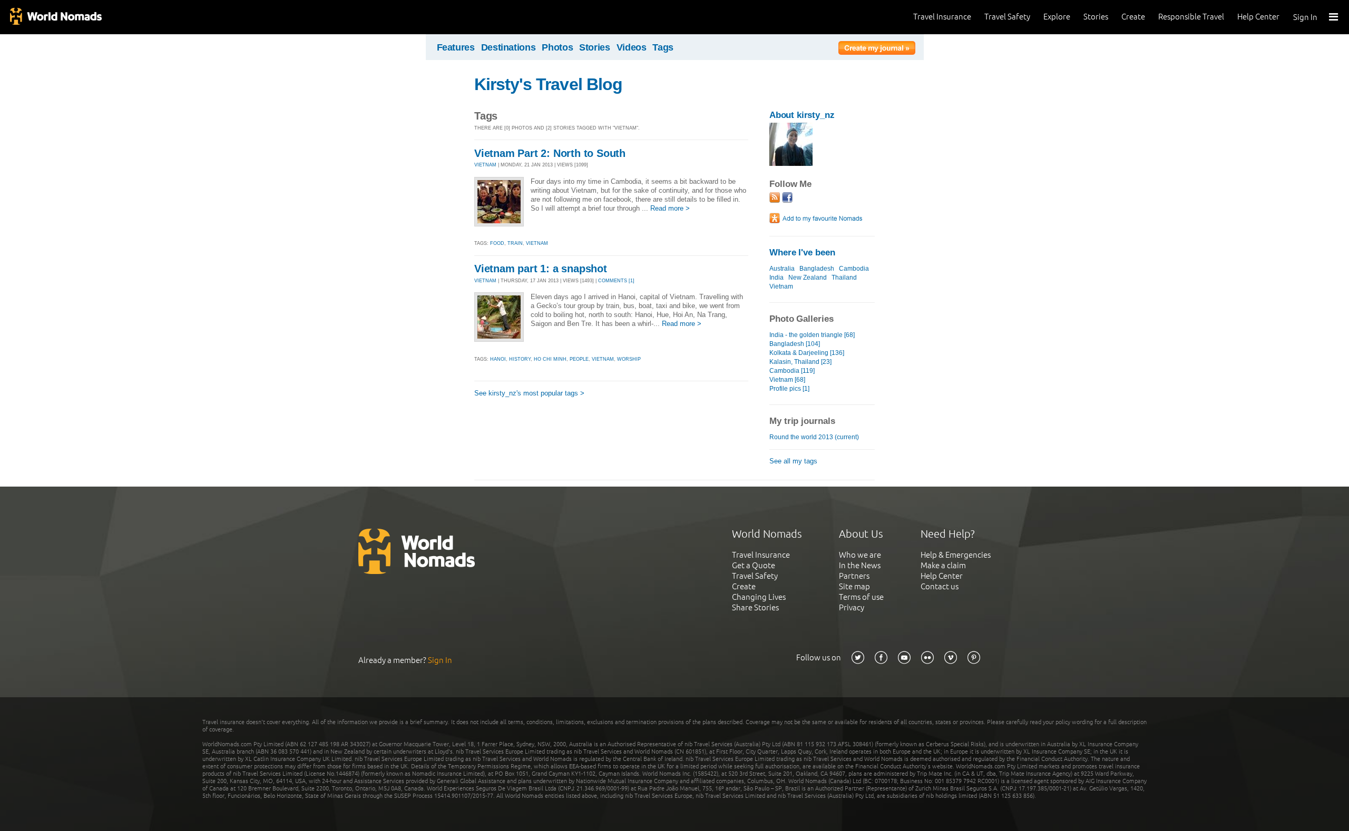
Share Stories (755, 607)
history (520, 359)
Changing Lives (759, 596)
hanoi (498, 359)
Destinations (508, 47)
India (776, 277)
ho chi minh (550, 359)
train (515, 243)
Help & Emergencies (956, 554)
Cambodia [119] (792, 370)
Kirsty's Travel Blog (548, 84)
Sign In (1305, 17)
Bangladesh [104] (794, 344)
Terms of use (861, 596)
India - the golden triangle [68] (812, 335)
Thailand (844, 277)
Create (1133, 16)
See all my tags (793, 461)
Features (456, 47)
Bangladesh (816, 268)
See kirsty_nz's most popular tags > (529, 393)
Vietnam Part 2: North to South (549, 153)
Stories (1095, 16)
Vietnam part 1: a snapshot (540, 268)
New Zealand (807, 277)
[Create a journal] (876, 49)
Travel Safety (1007, 16)
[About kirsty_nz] (791, 163)
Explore (1056, 16)
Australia (782, 268)
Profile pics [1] (789, 388)
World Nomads (55, 17)
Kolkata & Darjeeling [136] (806, 353)
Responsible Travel (1191, 16)
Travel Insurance (942, 16)
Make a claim (943, 565)
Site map (854, 586)
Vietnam (781, 286)
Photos (557, 47)
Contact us (940, 586)
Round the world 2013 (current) (814, 437)
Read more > (670, 208)
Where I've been (802, 253)
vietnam (537, 243)
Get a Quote (753, 565)
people (579, 359)
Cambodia (854, 268)
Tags (662, 47)
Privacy (851, 607)
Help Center (1258, 16)
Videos (632, 47)
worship (629, 359)
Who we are (860, 554)
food (497, 243)
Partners (854, 575)
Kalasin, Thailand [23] (800, 361)
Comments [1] (616, 280)
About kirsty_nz (802, 115)
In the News (860, 565)
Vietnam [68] (787, 379)
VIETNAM (485, 164)
